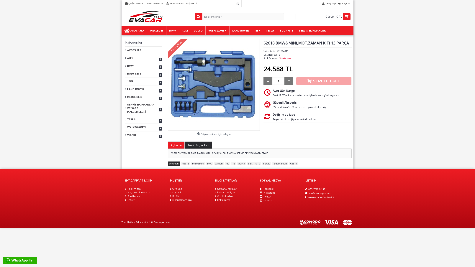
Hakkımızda (134, 188)
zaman (219, 163)
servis (266, 163)
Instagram (269, 192)
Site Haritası (133, 196)
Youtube (267, 200)
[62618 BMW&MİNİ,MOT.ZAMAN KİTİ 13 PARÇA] (214, 85)
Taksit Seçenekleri (198, 145)
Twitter (267, 196)
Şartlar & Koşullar (227, 188)
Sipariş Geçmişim (182, 200)
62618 (185, 163)
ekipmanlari (280, 163)
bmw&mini (198, 163)
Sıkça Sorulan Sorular (139, 192)
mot (209, 163)
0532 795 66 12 (316, 188)
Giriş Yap (177, 188)
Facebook (268, 188)
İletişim (131, 200)
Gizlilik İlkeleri (225, 196)
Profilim (176, 196)
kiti (227, 163)
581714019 (254, 163)
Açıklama (176, 145)
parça (241, 163)
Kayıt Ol (176, 192)
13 (233, 163)
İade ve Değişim (226, 192)
